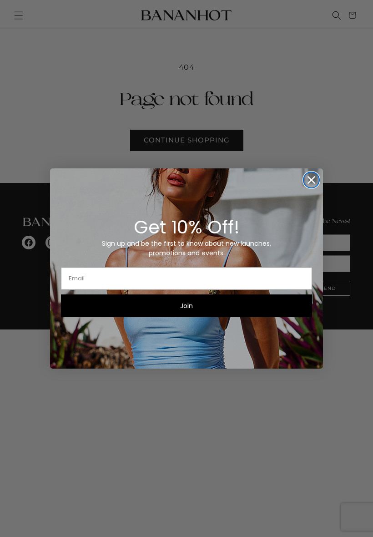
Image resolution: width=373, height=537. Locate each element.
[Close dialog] (311, 180)
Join (186, 305)
